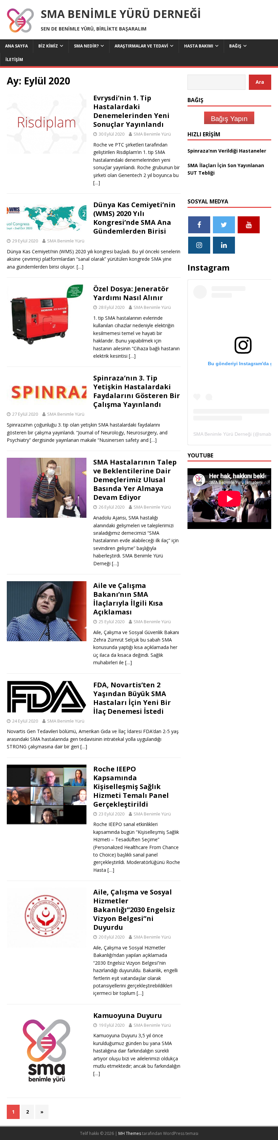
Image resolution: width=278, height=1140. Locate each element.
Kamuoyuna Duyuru (127, 1015)
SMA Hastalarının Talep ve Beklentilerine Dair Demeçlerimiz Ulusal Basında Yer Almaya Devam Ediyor (135, 479)
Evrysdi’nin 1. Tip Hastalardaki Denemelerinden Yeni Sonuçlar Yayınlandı (131, 111)
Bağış (235, 46)
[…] (96, 182)
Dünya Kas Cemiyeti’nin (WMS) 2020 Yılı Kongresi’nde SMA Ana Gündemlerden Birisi (134, 218)
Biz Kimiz (48, 46)
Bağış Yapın (229, 118)
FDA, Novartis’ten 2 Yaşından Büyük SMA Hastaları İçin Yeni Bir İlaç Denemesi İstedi (132, 698)
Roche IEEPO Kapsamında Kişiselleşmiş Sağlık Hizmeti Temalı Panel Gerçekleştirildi (131, 786)
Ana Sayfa (16, 46)
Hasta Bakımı (198, 46)
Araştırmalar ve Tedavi (141, 46)
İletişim (14, 59)
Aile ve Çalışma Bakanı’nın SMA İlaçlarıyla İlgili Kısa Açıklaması (128, 598)
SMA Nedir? (86, 46)
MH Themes (129, 1133)
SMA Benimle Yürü (152, 134)
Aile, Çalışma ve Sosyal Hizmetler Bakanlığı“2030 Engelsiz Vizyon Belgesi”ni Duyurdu (134, 909)
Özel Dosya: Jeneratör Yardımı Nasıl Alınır (131, 293)
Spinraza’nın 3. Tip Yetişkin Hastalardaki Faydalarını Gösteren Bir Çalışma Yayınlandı (136, 391)
